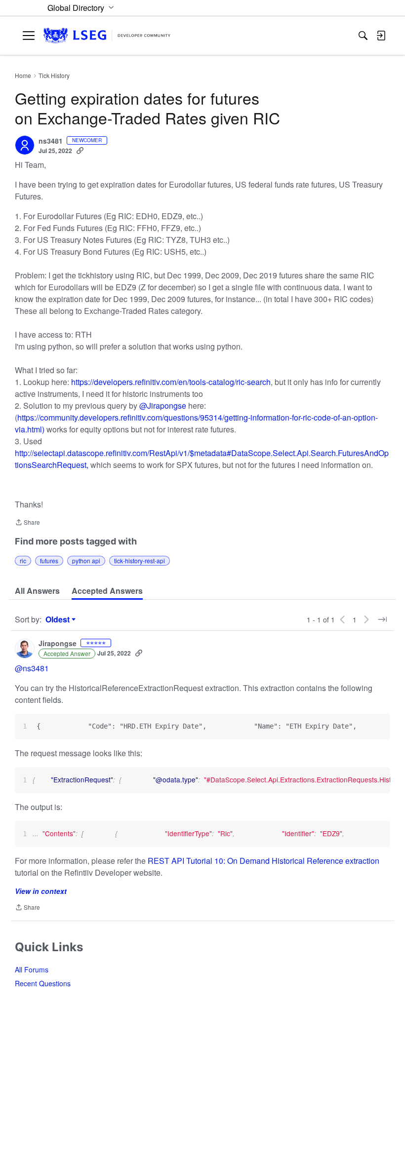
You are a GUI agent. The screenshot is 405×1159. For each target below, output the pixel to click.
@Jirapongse (162, 405)
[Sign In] (381, 35)
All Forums (31, 969)
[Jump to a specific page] (382, 619)
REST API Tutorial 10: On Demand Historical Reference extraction (263, 860)
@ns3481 (32, 668)
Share (27, 523)
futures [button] (49, 560)
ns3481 (51, 141)
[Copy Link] (80, 150)
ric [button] (23, 560)
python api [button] (86, 560)
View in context (41, 891)
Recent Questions (43, 983)
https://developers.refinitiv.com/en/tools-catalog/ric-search (171, 381)
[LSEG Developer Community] (106, 36)
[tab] (37, 590)
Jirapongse (58, 643)
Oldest (58, 619)
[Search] (363, 35)
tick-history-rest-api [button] (139, 560)
